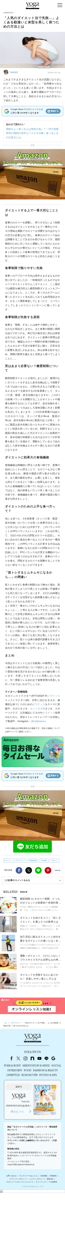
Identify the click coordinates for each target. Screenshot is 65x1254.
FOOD (27, 1070)
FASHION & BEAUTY (45, 1070)
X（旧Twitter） (18, 1058)
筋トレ (55, 860)
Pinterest (48, 870)
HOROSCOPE (29, 1075)
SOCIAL (56, 1066)
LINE (38, 870)
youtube (39, 1058)
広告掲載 (43, 1176)
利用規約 (53, 1176)
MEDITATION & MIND (36, 1066)
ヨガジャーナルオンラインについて (19, 1182)
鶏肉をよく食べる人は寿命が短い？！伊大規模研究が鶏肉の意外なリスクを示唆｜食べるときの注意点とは (32, 133)
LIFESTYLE (13, 1075)
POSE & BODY (12, 1066)
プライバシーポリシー (18, 1179)
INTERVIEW (14, 1070)
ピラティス (53, 695)
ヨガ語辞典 (53, 1182)
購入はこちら (17, 1111)
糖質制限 (33, 860)
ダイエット (10, 860)
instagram (25, 1058)
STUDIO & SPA (48, 1075)
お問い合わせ (11, 1176)
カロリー (22, 860)
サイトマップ (41, 1182)
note (32, 1058)
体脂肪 (44, 860)
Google (53, 1058)
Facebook (19, 870)
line (46, 1058)
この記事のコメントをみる (17, 880)
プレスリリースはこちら (28, 1176)
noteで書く (57, 870)
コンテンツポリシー (36, 1179)
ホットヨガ (36, 708)
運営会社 (50, 1179)
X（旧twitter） (28, 870)
